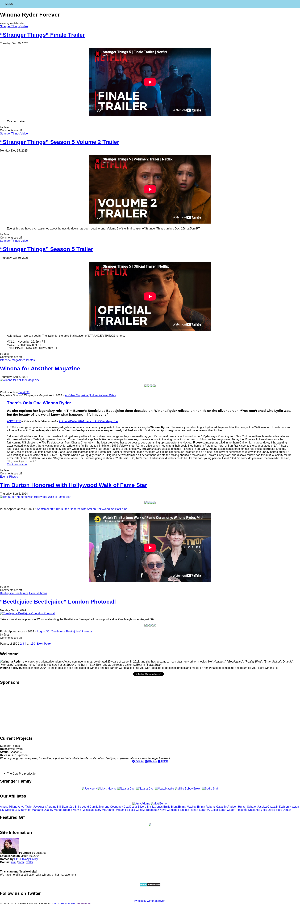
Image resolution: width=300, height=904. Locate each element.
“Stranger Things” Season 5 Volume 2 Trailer (59, 142)
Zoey (283, 809)
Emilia (155, 806)
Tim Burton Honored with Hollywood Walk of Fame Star (73, 485)
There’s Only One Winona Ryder (39, 403)
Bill (65, 806)
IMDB (164, 761)
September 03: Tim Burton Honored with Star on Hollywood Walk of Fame (82, 508)
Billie (82, 806)
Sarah (227, 809)
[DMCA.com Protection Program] (150, 885)
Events (4, 476)
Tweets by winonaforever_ (150, 900)
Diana (137, 806)
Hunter (247, 806)
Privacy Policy (29, 859)
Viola (268, 809)
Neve (169, 809)
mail (13, 862)
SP (16, 859)
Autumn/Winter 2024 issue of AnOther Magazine (88, 421)
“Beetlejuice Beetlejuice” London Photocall (58, 601)
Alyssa (8, 806)
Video (24, 26)
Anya (28, 806)
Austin (47, 806)
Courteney (119, 806)
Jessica (267, 806)
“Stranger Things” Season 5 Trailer (46, 249)
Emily (170, 806)
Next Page (44, 643)
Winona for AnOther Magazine (40, 368)
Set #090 (24, 392)
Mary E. (83, 809)
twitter (29, 862)
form (21, 862)
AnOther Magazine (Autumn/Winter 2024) (90, 395)
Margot (63, 809)
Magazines (18, 360)
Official (139, 761)
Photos (30, 360)
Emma (187, 806)
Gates (226, 806)
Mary (105, 809)
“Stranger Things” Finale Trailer (42, 35)
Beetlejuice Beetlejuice (14, 593)
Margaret (42, 809)
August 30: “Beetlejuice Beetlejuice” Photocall (65, 631)
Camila (99, 806)
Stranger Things (10, 26)
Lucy (22, 809)
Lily (7, 809)
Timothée (248, 809)
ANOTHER (14, 421)
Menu (9, 3)
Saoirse (189, 809)
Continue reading (17, 464)
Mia (136, 809)
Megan (123, 809)
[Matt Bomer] (159, 803)
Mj (150, 809)
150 (32, 643)
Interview (5, 360)
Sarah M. (208, 809)
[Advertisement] (150, 710)
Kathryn (289, 806)
